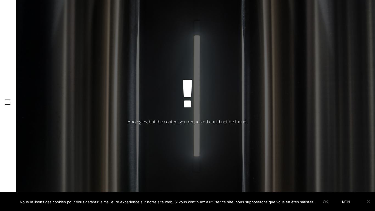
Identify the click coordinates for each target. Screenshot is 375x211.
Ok (325, 201)
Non (346, 201)
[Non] (368, 201)
